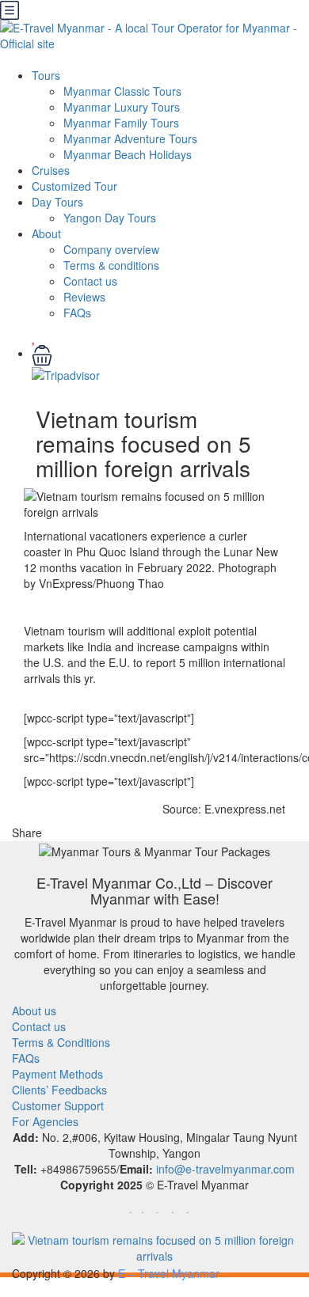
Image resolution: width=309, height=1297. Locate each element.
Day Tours (57, 202)
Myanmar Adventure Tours (130, 138)
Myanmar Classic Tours (122, 91)
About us (34, 1010)
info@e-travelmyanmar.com (225, 1169)
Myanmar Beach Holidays (127, 154)
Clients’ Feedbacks (59, 1090)
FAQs (77, 312)
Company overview (111, 249)
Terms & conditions (111, 265)
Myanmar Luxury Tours (121, 107)
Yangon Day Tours (109, 218)
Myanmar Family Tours (121, 123)
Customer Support (58, 1105)
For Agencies (45, 1121)
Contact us (90, 281)
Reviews (84, 297)
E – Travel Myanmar (168, 1273)
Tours (46, 75)
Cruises (51, 170)
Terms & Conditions (61, 1042)
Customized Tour (74, 186)
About (46, 233)
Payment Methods (57, 1074)
